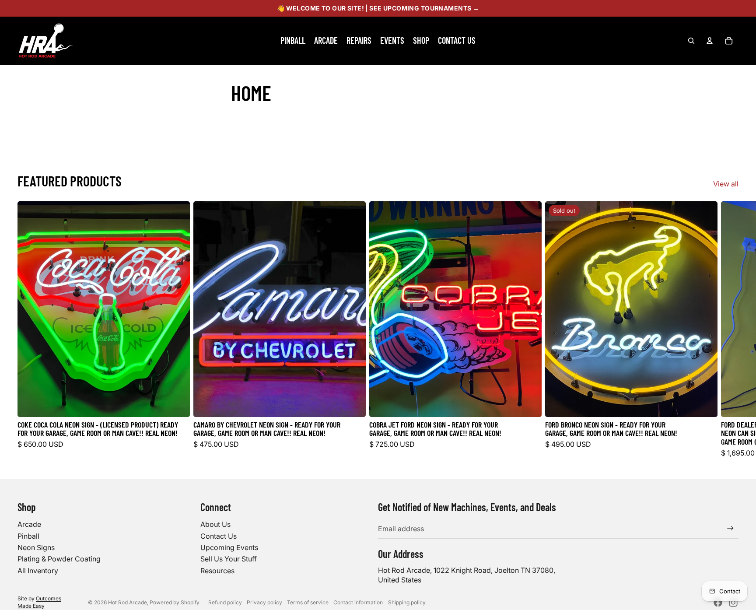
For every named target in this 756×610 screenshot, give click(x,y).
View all (725, 183)
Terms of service (308, 602)
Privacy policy (264, 602)
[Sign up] (730, 528)
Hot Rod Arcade (127, 602)
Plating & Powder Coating (59, 558)
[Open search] (691, 40)
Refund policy (225, 602)
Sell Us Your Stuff (228, 558)
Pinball (28, 536)
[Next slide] (728, 329)
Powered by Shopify (175, 602)
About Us (215, 524)
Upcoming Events (229, 547)
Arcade (29, 524)
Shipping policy (407, 602)
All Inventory (38, 570)
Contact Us (218, 536)
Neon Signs (36, 547)
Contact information (358, 602)
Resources (217, 570)
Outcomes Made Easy (39, 602)
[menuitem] (292, 40)
